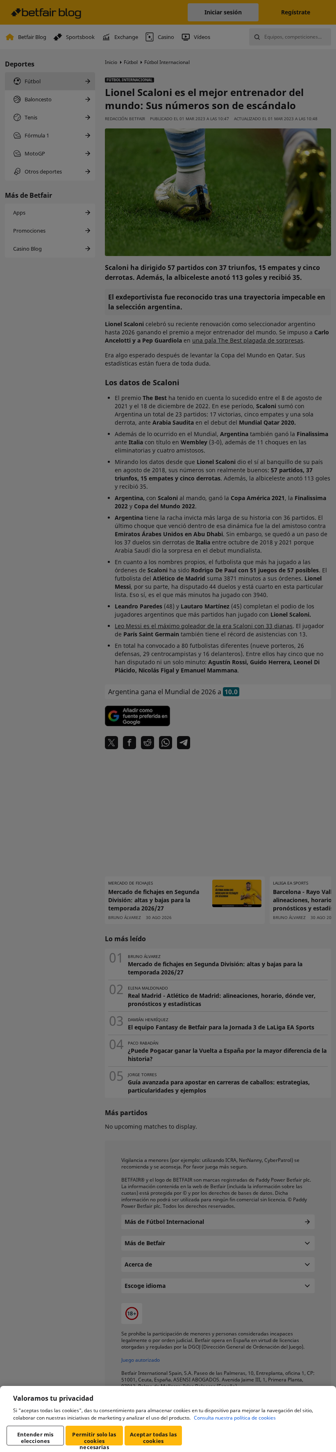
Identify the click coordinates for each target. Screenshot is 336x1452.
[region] (168, 1419)
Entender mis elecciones (35, 1438)
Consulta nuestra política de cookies (235, 1417)
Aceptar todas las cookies (153, 1438)
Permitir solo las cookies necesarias (94, 1438)
